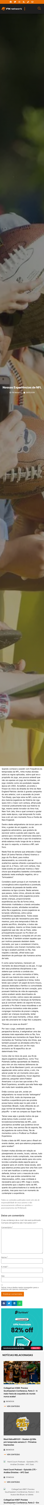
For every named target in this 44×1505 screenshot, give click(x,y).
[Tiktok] (28, 2)
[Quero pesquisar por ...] (39, 8)
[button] (3, 1303)
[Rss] (24, 2)
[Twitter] (15, 2)
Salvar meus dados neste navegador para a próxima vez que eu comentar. (20, 1288)
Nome (4, 1257)
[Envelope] (32, 2)
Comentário (7, 1227)
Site (2, 1276)
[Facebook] (11, 2)
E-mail (4, 1267)
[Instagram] (19, 2)
